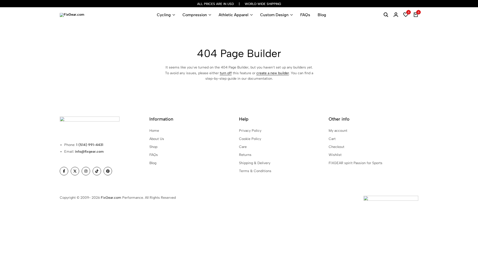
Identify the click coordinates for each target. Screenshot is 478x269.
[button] (406, 15)
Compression (194, 14)
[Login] (396, 15)
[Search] (386, 15)
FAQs (305, 14)
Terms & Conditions (255, 171)
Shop (153, 147)
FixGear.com (111, 198)
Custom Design (274, 14)
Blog (322, 14)
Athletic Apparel (233, 14)
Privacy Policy (250, 131)
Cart (332, 139)
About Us (156, 139)
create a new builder (272, 73)
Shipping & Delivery (254, 163)
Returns (245, 155)
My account (338, 131)
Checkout (336, 147)
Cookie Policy (250, 139)
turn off (226, 73)
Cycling (164, 14)
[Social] (64, 171)
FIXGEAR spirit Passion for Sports (355, 163)
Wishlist (335, 155)
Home (154, 131)
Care (243, 147)
